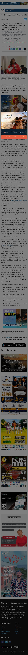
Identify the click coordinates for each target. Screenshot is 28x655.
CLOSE (25, 111)
